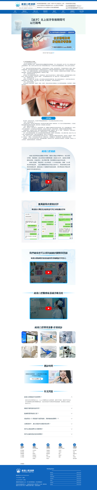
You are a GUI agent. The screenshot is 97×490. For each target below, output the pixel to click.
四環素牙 (34, 455)
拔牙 (53, 52)
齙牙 (47, 455)
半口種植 (22, 455)
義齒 (59, 456)
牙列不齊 (48, 456)
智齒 (74, 451)
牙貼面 (34, 458)
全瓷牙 (60, 450)
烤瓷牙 (60, 455)
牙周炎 (74, 456)
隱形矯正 (48, 453)
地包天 (47, 458)
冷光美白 (34, 450)
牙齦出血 (75, 453)
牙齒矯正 (48, 450)
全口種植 (22, 456)
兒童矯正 (48, 451)
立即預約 (48, 118)
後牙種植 (22, 451)
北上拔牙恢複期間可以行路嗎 (29, 61)
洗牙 (33, 451)
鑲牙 (59, 453)
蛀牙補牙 (75, 450)
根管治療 (75, 458)
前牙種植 (22, 450)
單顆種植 (22, 453)
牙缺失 (60, 451)
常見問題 (34, 456)
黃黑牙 (34, 453)
